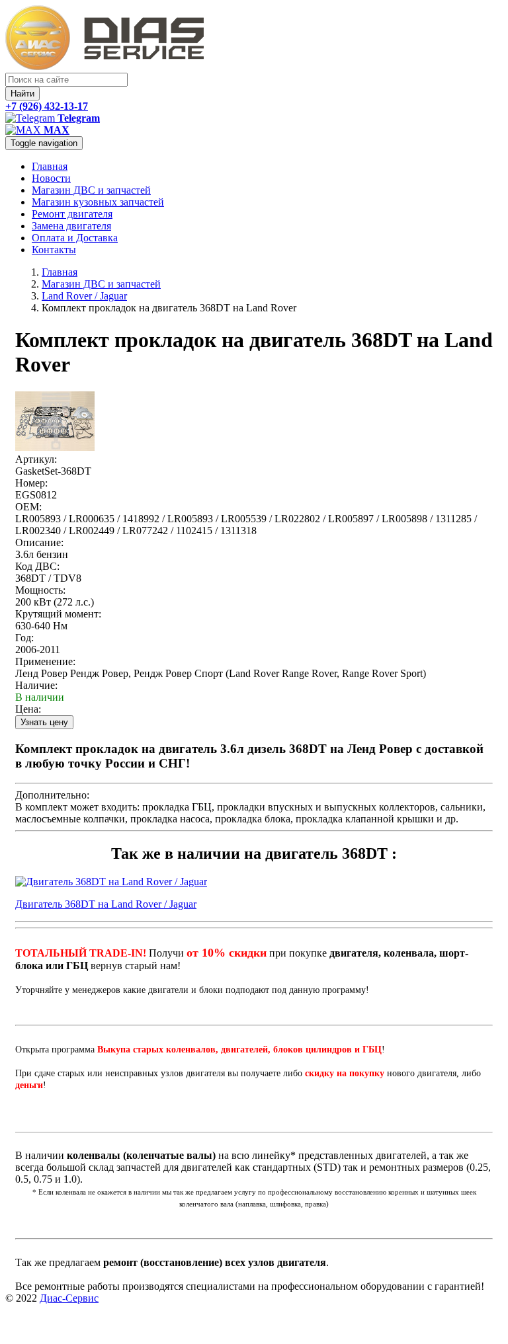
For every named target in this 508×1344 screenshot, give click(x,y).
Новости (51, 178)
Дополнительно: (52, 795)
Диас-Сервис (69, 1298)
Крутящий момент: (58, 613)
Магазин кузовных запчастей (98, 202)
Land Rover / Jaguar (84, 295)
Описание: (39, 542)
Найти (22, 94)
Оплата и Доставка (75, 237)
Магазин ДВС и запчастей (91, 190)
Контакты (54, 249)
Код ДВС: (37, 566)
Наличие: (36, 685)
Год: (24, 637)
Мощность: (40, 590)
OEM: (28, 506)
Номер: (31, 483)
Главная (49, 166)
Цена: (28, 709)
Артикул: (36, 459)
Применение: (45, 661)
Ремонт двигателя (72, 213)
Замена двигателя (71, 225)
